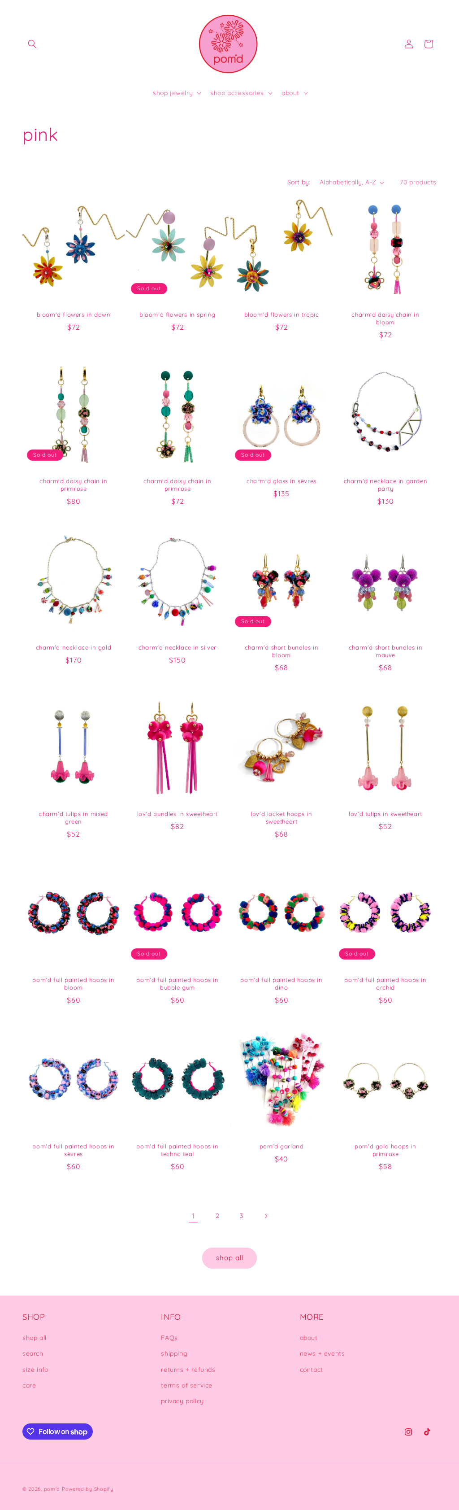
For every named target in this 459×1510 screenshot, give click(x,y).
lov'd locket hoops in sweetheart (281, 817)
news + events (322, 1353)
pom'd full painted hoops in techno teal (177, 1150)
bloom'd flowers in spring (177, 314)
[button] (32, 44)
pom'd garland (282, 1146)
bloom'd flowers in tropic (281, 314)
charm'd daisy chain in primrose (73, 484)
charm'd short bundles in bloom (281, 651)
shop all (229, 1257)
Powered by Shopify (87, 1489)
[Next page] (266, 1216)
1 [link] (193, 1215)
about (309, 1338)
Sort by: (299, 182)
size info (35, 1370)
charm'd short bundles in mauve (385, 651)
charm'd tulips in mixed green (73, 817)
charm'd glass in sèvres (281, 480)
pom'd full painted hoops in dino (281, 983)
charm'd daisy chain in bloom (385, 318)
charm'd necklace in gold (73, 647)
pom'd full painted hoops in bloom (73, 983)
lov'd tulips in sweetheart (385, 813)
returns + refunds (188, 1370)
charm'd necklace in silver (178, 647)
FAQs (169, 1338)
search (32, 1353)
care (29, 1385)
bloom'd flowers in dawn (74, 314)
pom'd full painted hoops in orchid (385, 983)
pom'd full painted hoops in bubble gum (177, 983)
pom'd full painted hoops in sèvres (73, 1150)
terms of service (186, 1385)
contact (311, 1370)
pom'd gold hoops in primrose (385, 1150)
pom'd (52, 1489)
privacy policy (182, 1401)
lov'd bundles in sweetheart (177, 813)
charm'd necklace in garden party (386, 484)
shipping (174, 1353)
